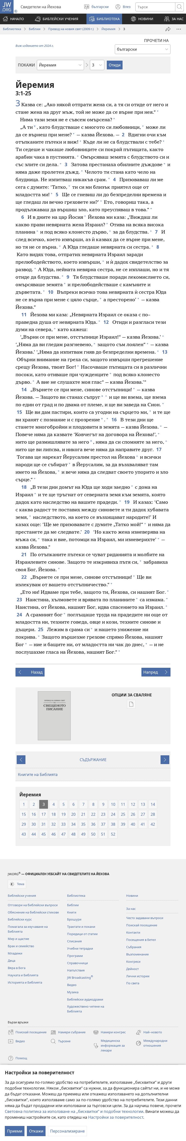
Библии (34, 29)
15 (20, 412)
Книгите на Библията (38, 774)
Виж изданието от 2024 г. (35, 45)
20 (87, 532)
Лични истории (137, 976)
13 (165, 352)
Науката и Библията (23, 975)
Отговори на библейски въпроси (33, 905)
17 (159, 449)
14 (24, 389)
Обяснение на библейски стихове (33, 912)
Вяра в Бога (16, 968)
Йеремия (108, 29)
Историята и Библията (25, 982)
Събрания (133, 947)
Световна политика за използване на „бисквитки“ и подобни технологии (74, 1111)
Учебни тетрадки (80, 948)
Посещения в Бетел (141, 939)
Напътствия (76, 970)
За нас (131, 908)
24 (20, 614)
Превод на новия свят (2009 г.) (71, 29)
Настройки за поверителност (115, 1117)
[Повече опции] (178, 29)
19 (127, 502)
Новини (132, 895)
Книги (71, 912)
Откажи (36, 1131)
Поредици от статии (82, 934)
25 (41, 629)
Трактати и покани (81, 926)
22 (24, 577)
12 (106, 322)
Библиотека (12, 29)
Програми (75, 956)
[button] (56, 19)
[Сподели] (168, 29)
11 (24, 314)
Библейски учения (22, 895)
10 (51, 292)
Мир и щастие (18, 939)
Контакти (133, 932)
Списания (74, 941)
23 (20, 599)
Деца (11, 960)
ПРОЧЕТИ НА (156, 40)
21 (24, 554)
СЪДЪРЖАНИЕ (93, 759)
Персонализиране (67, 1131)
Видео (72, 985)
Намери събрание (67, 1032)
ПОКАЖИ (26, 65)
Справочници (77, 963)
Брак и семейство (21, 946)
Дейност (132, 969)
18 (24, 487)
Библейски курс (20, 919)
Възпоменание (137, 954)
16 (114, 419)
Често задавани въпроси (144, 918)
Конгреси (133, 961)
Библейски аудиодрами (85, 999)
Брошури (74, 919)
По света (132, 983)
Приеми (14, 1131)
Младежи (15, 953)
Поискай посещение (141, 925)
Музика (72, 992)
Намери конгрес (109, 1032)
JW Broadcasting (80, 977)
